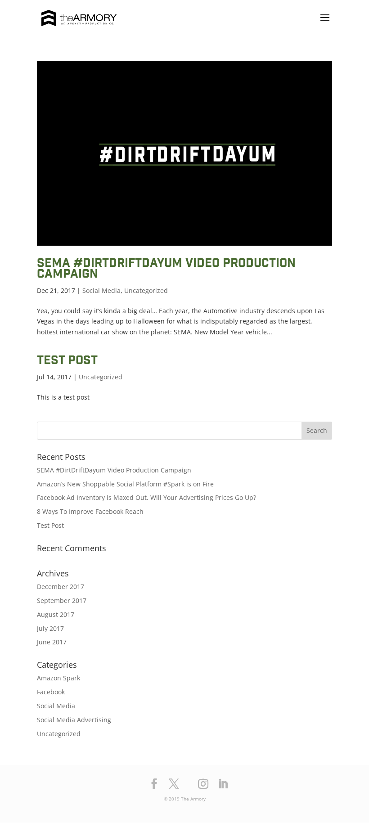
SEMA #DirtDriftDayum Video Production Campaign (166, 269)
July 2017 (50, 628)
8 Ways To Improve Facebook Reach (90, 511)
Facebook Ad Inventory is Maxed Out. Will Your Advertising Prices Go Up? (146, 497)
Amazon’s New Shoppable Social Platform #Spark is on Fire (125, 484)
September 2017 (61, 600)
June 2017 (52, 642)
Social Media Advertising (74, 719)
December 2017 (60, 586)
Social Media (101, 290)
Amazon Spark (58, 678)
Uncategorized (146, 290)
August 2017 (55, 614)
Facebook (51, 692)
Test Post (67, 361)
